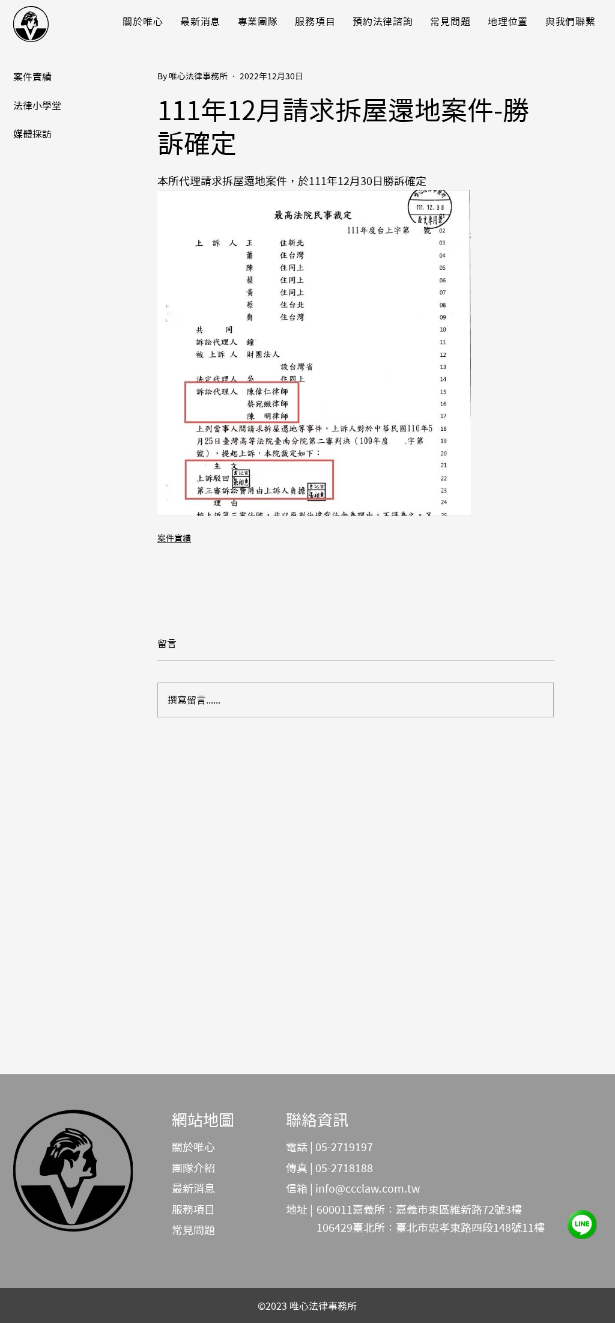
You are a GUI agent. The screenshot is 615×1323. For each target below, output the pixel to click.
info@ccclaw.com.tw (367, 1188)
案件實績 (174, 538)
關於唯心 (193, 1147)
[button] (200, 21)
